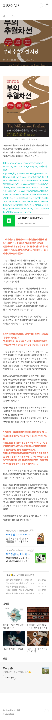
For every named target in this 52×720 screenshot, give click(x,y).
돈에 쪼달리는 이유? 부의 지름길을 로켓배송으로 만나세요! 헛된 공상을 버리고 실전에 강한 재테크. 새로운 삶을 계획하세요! (17, 540)
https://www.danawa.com (17, 550)
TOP (47, 711)
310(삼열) (11, 5)
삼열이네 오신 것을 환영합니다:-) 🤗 (17, 672)
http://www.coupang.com (17, 530)
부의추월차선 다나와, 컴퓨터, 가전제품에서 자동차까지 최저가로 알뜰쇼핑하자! (18, 559)
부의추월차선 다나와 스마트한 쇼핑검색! (18, 554)
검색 (41, 5)
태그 (14, 15)
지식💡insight (12, 575)
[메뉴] (47, 5)
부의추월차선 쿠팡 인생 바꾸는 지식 (18, 534)
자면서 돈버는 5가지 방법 (16, 586)
